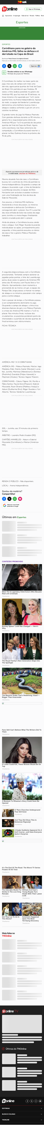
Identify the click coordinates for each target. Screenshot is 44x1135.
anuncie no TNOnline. (27, 173)
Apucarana (8, 16)
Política (37, 16)
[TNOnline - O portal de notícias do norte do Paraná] (9, 9)
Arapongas (16, 16)
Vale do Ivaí (24, 16)
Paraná (32, 16)
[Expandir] (41, 1120)
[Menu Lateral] (3, 16)
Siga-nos (34, 66)
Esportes (22, 22)
